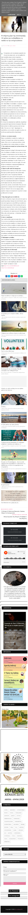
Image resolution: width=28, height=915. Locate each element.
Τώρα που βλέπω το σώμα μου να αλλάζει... (12, 295)
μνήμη (22, 824)
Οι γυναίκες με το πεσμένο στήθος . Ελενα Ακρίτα (12, 314)
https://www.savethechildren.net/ (11, 265)
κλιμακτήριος (7, 824)
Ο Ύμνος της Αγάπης (11, 673)
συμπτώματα (17, 833)
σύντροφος (7, 835)
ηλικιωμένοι (18, 821)
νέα (16, 827)
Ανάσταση (8, 614)
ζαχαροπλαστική (8, 821)
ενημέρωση (16, 818)
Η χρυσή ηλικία (5, 484)
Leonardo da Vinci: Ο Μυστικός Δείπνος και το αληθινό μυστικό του (14, 625)
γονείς (11, 812)
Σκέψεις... (3, 406)
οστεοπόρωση (7, 830)
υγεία (13, 835)
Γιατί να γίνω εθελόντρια (7, 351)
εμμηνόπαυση (8, 818)
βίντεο (6, 812)
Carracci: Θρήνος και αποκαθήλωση (11, 681)
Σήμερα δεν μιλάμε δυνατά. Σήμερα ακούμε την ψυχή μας (11, 692)
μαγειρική (16, 824)
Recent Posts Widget (8, 701)
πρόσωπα (21, 830)
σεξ (5, 833)
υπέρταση (19, 835)
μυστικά (6, 827)
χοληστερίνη (12, 838)
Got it (19, 14)
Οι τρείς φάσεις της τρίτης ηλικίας (10, 424)
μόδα (11, 827)
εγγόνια (10, 45)
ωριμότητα (7, 841)
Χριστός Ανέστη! (10, 642)
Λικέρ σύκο (5, 709)
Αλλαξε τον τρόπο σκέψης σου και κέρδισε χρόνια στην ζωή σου (12, 389)
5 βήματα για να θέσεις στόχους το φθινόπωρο (13, 333)
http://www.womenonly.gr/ (8, 267)
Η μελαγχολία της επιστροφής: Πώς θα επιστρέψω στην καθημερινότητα (11, 369)
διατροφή (6, 815)
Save (16, 276)
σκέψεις (10, 833)
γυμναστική (18, 812)
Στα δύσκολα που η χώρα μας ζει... (10, 502)
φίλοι (5, 838)
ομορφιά (21, 827)
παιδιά (14, 45)
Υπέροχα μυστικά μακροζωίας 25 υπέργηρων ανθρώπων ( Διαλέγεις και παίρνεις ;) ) (12, 443)
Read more (11, 662)
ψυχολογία (20, 838)
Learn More (11, 14)
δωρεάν (13, 815)
